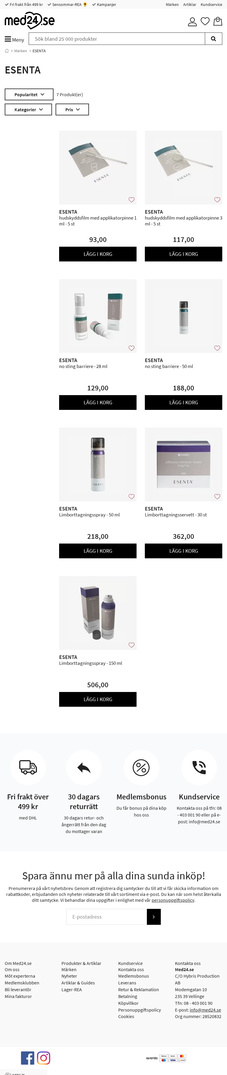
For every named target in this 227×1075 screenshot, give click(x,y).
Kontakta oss (131, 969)
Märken (172, 4)
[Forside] (7, 50)
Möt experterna (20, 976)
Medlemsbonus (133, 976)
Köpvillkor (128, 1003)
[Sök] (213, 38)
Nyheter (69, 976)
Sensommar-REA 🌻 (69, 4)
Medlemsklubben (22, 983)
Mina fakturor (18, 996)
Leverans (127, 983)
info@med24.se (205, 1010)
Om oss (12, 969)
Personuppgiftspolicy (139, 1010)
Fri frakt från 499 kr (26, 4)
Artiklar (189, 4)
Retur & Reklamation (138, 989)
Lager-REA (71, 989)
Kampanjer (106, 4)
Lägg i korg (98, 254)
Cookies (126, 1016)
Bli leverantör (18, 989)
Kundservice (211, 4)
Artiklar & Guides (78, 983)
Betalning (127, 996)
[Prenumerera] (154, 917)
